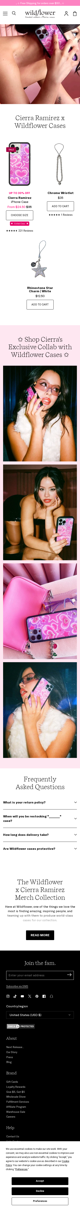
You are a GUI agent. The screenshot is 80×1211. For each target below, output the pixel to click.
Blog (9, 1062)
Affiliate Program (16, 1106)
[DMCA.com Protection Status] (40, 1026)
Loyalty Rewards (15, 1086)
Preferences (40, 1201)
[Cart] (74, 13)
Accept (40, 1181)
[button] (14, 13)
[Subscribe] (69, 975)
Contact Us (12, 1136)
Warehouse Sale (15, 1111)
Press (9, 1057)
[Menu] (5, 13)
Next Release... (15, 1047)
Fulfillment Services (17, 1101)
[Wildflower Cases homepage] (40, 13)
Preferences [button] (21, 1169)
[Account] (66, 13)
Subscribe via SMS (17, 986)
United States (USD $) (25, 1015)
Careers (10, 1116)
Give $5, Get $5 (15, 1091)
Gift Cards (12, 1081)
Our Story (11, 1052)
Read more (40, 935)
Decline (40, 1191)
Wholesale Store (16, 1096)
